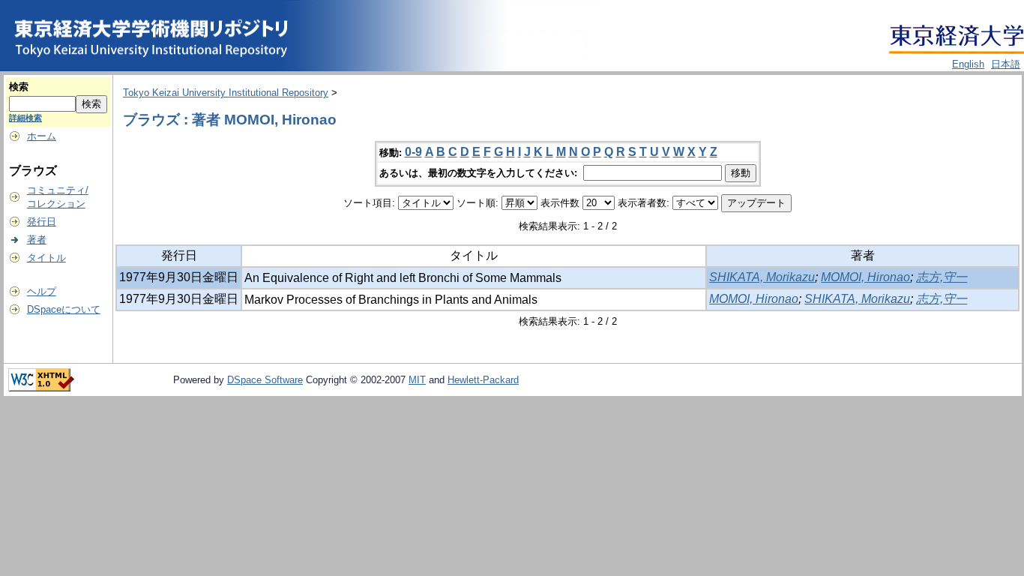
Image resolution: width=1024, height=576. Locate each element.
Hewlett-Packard (483, 380)
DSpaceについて (63, 309)
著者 (36, 239)
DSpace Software (265, 380)
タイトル (46, 257)
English (968, 64)
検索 (18, 86)
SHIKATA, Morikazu (762, 277)
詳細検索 (25, 117)
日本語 (1005, 64)
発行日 (41, 221)
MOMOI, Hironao (865, 277)
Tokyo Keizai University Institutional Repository (225, 92)
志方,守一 (941, 277)
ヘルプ (41, 291)
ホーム (41, 136)
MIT (417, 380)
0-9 (413, 152)
